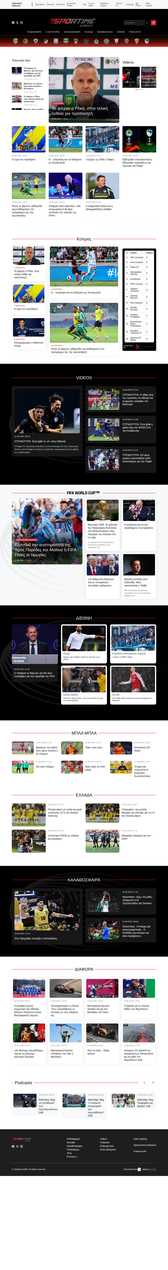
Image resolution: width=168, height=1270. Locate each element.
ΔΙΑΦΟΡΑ (84, 969)
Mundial (71, 1142)
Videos (103, 1139)
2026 (25, 1169)
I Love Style (91, 4)
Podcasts (23, 1083)
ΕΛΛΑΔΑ (89, 32)
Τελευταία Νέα (21, 60)
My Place (138, 4)
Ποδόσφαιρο (73, 1139)
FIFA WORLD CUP (81, 493)
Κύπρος (84, 239)
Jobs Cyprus (149, 4)
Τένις (69, 1153)
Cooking (129, 4)
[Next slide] (153, 1083)
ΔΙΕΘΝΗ (84, 618)
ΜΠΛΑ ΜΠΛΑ (84, 733)
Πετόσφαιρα (73, 1149)
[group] (15, 41)
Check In (119, 4)
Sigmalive (39, 4)
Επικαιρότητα (107, 1146)
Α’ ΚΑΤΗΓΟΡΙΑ (53, 32)
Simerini (50, 4)
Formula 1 (72, 1156)
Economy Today (71, 4)
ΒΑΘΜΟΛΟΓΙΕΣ (105, 32)
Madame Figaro (104, 4)
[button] (136, 89)
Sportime (60, 4)
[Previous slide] (144, 1083)
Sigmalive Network (17, 4)
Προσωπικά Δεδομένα (145, 1145)
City (84, 4)
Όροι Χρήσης (140, 1139)
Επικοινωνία (140, 1151)
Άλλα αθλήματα (108, 1149)
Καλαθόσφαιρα (74, 1146)
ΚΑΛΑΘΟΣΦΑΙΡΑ (72, 32)
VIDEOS (121, 32)
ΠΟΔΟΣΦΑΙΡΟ (34, 32)
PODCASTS (135, 32)
